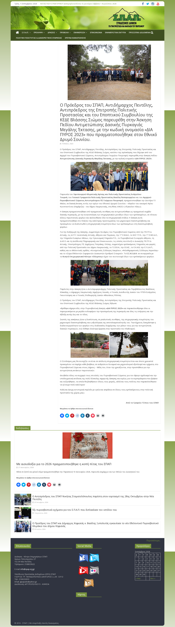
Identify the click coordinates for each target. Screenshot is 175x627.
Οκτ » (152, 578)
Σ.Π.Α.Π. (25, 32)
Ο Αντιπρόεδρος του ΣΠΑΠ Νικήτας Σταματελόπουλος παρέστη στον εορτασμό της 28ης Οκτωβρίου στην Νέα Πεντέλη (93, 498)
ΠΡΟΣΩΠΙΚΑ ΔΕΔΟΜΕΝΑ (139, 32)
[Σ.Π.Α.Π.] (17, 32)
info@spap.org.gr (27, 569)
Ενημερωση (79, 32)
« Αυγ (138, 578)
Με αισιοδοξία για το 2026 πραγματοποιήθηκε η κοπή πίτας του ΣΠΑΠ (63, 464)
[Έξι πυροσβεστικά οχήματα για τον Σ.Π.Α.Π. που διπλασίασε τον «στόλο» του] (22, 508)
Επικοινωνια (96, 32)
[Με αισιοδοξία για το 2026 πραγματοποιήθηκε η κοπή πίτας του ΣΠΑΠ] (87, 434)
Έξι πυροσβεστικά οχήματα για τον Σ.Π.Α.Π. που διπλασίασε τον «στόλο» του (74, 509)
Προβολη (64, 32)
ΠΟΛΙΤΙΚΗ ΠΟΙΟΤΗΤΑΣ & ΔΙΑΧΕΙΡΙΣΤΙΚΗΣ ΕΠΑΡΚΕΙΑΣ (39, 38)
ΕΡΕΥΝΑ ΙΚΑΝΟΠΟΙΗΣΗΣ (75, 38)
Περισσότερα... (153, 540)
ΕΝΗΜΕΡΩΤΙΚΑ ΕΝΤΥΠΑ (115, 32)
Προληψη (38, 32)
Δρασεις (51, 32)
